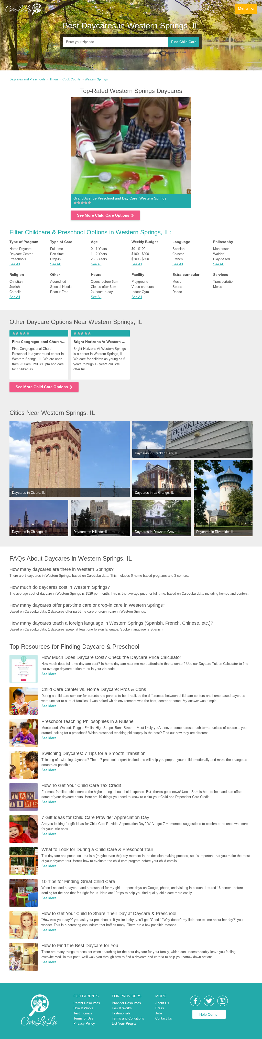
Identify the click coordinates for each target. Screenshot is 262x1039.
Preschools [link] (17, 259)
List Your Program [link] (125, 1023)
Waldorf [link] (218, 254)
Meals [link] (217, 287)
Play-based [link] (221, 259)
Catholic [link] (15, 292)
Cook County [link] (71, 79)
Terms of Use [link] (83, 1018)
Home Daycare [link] (20, 249)
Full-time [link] (56, 249)
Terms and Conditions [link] (128, 1018)
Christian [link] (16, 282)
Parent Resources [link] (86, 1003)
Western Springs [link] (96, 79)
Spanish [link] (178, 249)
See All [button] (14, 264)
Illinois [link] (53, 79)
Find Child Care (183, 42)
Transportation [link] (223, 282)
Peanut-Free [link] (59, 292)
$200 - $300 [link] (140, 259)
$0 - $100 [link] (138, 249)
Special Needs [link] (61, 287)
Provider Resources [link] (126, 1003)
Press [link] (159, 1008)
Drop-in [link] (55, 259)
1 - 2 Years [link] (99, 254)
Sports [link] (177, 287)
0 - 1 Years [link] (99, 249)
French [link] (177, 259)
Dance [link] (177, 292)
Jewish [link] (14, 287)
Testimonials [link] (82, 1013)
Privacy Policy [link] (84, 1023)
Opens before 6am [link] (104, 282)
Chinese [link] (178, 254)
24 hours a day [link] (102, 292)
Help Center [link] (209, 1014)
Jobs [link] (158, 1013)
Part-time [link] (57, 254)
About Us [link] (162, 1003)
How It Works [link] (83, 1008)
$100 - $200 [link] (140, 254)
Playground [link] (140, 282)
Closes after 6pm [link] (103, 287)
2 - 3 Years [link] (99, 259)
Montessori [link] (221, 249)
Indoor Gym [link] (140, 292)
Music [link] (176, 282)
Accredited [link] (58, 282)
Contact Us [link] (163, 1018)
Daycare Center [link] (20, 254)
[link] (23, 9)
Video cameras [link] (143, 287)
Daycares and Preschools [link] (27, 79)
